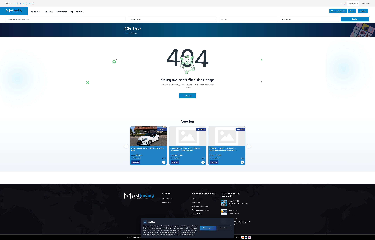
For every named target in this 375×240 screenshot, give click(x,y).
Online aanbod (61, 11)
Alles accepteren (208, 228)
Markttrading (34, 11)
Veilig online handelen (200, 206)
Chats (352, 11)
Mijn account (166, 202)
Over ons (48, 11)
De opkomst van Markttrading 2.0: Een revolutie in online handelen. (240, 223)
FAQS (194, 199)
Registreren (365, 3)
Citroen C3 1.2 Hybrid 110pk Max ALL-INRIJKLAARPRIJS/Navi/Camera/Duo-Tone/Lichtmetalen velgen (222, 149)
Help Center (196, 202)
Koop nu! (135, 162)
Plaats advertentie (338, 11)
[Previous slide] (126, 146)
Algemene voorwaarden (201, 210)
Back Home (187, 96)
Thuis (126, 33)
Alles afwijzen (224, 228)
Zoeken (355, 19)
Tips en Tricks (234, 213)
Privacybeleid (197, 214)
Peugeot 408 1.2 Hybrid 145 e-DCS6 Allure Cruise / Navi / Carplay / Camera (185, 149)
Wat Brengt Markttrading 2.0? (238, 204)
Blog (71, 11)
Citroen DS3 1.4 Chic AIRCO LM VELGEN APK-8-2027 (147, 149)
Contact (79, 11)
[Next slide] (249, 146)
